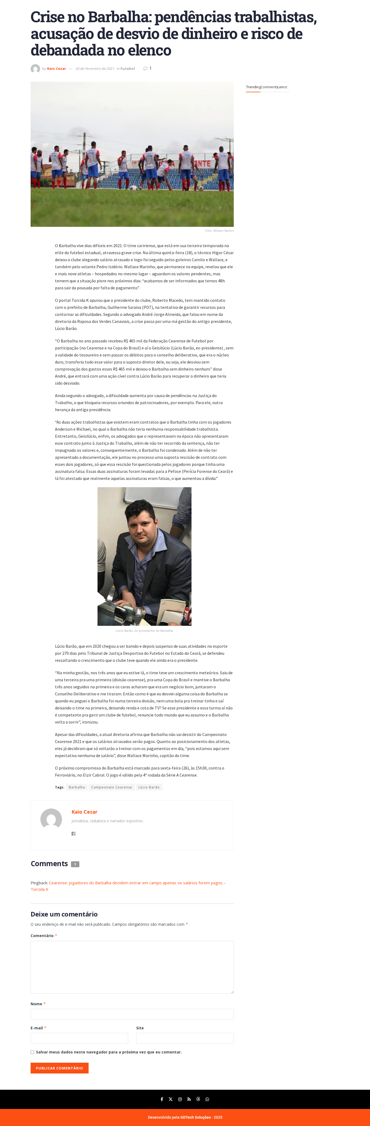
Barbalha (77, 787)
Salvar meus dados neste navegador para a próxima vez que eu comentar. (109, 1052)
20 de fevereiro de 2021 (95, 68)
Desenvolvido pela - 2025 (185, 1117)
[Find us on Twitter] (170, 1099)
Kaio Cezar (56, 68)
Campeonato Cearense (111, 787)
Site (140, 1027)
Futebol (128, 68)
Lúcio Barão (149, 787)
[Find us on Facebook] (162, 1099)
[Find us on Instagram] (180, 1099)
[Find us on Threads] (198, 1099)
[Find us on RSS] (189, 1099)
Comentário (44, 935)
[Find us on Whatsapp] (207, 1099)
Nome (38, 1003)
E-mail (39, 1027)
